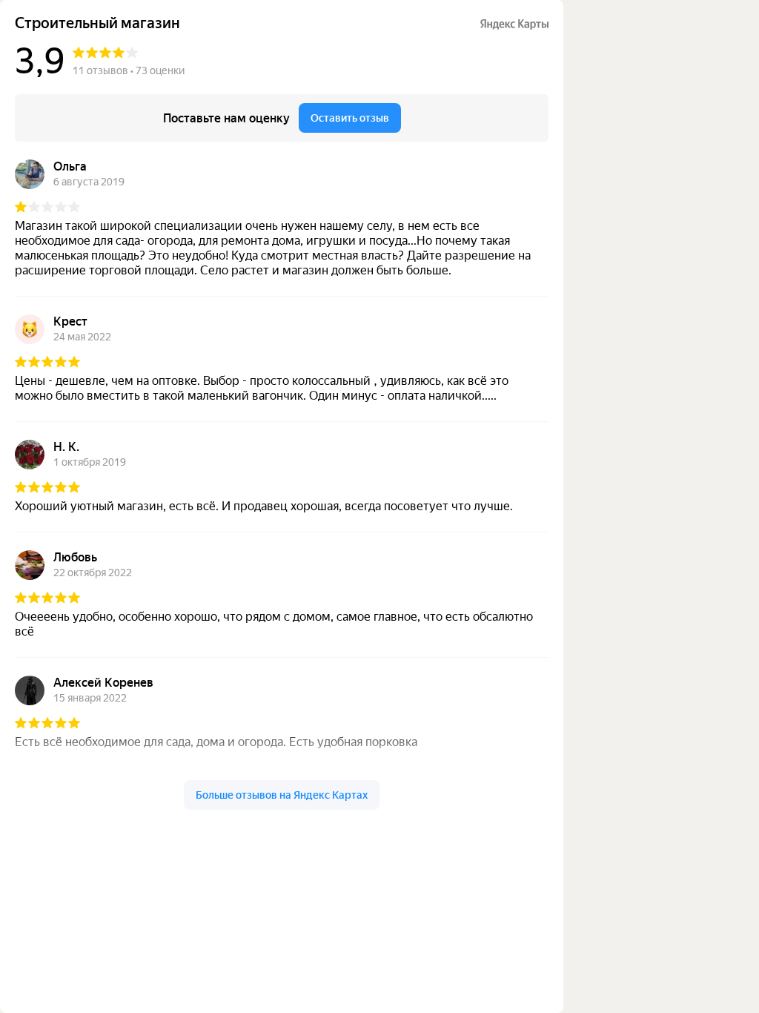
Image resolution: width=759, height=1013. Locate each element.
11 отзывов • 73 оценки (129, 70)
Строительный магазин (97, 23)
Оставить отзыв (350, 118)
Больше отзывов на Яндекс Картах (282, 795)
